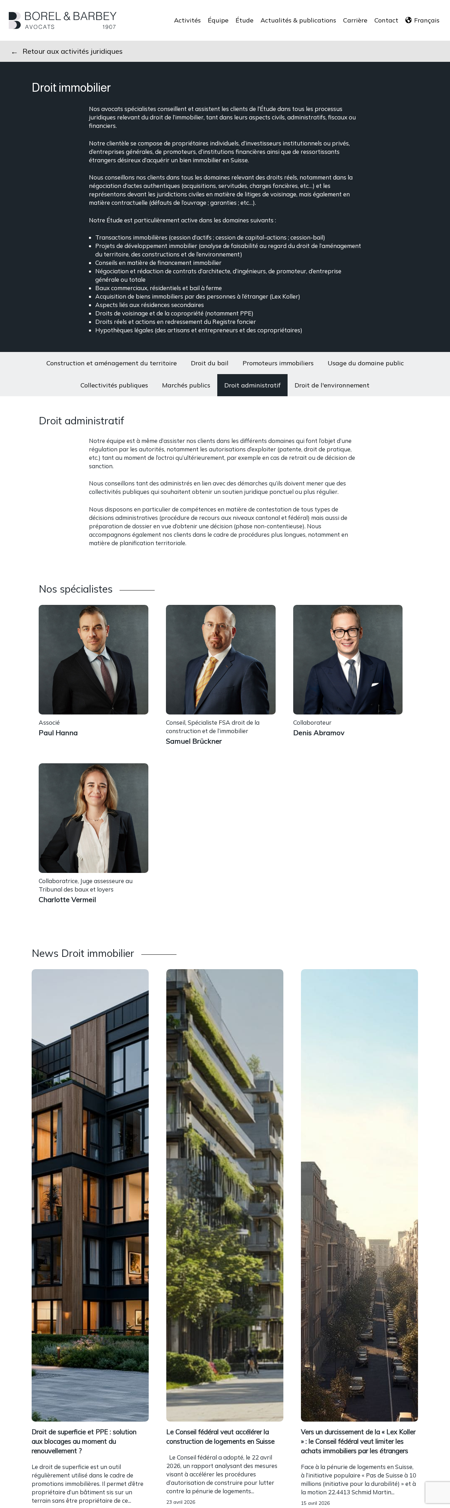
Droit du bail (210, 363)
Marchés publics (186, 385)
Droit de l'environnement (332, 385)
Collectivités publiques (114, 385)
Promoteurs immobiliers (278, 363)
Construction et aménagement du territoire (111, 363)
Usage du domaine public (366, 363)
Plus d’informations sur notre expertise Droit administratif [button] (181, 560)
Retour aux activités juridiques (72, 51)
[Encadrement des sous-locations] (224, 1466)
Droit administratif (252, 385)
